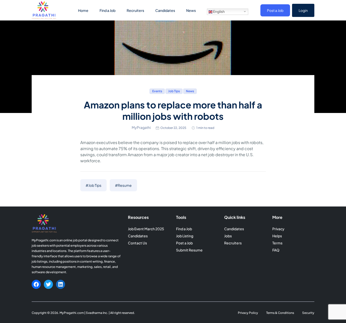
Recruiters (135, 10)
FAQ (275, 250)
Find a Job (108, 10)
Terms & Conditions (280, 313)
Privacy (278, 228)
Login (303, 10)
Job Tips (174, 91)
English (219, 11)
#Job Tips (93, 185)
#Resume (123, 185)
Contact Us (137, 243)
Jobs (228, 236)
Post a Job (275, 10)
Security (308, 313)
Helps (277, 236)
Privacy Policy (248, 313)
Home (83, 10)
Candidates (165, 10)
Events (157, 91)
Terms (277, 243)
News (191, 10)
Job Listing (184, 236)
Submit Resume (189, 250)
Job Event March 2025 (146, 228)
